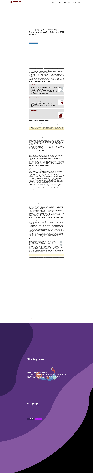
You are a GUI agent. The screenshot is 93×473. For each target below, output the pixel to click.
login (31, 321)
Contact (79, 2)
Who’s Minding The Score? (62, 2)
